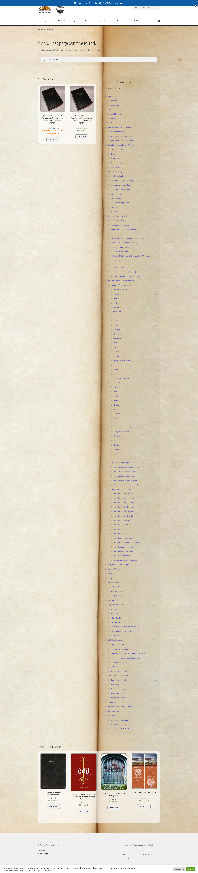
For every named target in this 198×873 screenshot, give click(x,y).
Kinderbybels (116, 207)
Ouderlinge (115, 105)
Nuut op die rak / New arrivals (119, 675)
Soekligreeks (116, 260)
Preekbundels (113, 702)
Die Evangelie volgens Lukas (124, 471)
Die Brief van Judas (121, 533)
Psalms (116, 374)
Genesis (117, 298)
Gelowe (113, 118)
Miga (115, 440)
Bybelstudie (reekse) (116, 220)
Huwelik (114, 154)
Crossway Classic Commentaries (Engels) (127, 238)
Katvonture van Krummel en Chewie (125, 627)
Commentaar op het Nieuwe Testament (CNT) (129, 653)
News (52, 21)
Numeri (116, 307)
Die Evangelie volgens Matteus (126, 480)
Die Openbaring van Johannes (125, 560)
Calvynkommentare (118, 234)
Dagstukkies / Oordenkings (118, 564)
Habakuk (117, 400)
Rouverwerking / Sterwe (120, 163)
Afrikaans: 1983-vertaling (120, 185)
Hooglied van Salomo (122, 360)
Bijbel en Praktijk (117, 644)
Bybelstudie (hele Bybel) (117, 216)
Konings (117, 329)
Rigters (116, 343)
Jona (115, 427)
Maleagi (117, 436)
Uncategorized (113, 711)
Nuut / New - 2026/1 (118, 680)
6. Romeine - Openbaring (120, 489)
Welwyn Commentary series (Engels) (125, 276)
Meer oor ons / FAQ (92, 21)
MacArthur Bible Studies (120, 251)
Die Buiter (114, 613)
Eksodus (117, 294)
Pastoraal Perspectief (119, 662)
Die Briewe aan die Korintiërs (125, 538)
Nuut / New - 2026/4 (118, 693)
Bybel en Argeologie (115, 171)
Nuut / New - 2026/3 (118, 689)
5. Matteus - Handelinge (120, 462)
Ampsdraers (112, 96)
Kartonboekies (116, 622)
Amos (116, 387)
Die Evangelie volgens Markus (125, 476)
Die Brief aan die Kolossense (125, 511)
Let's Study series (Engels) (121, 247)
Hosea (116, 409)
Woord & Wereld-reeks (119, 671)
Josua (116, 325)
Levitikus (117, 303)
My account (77, 21)
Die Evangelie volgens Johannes (126, 467)
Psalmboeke (115, 211)
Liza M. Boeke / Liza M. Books (122, 631)
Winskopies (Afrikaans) (120, 720)
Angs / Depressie (117, 149)
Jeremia (117, 414)
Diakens (114, 100)
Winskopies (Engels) (118, 724)
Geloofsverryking (114, 582)
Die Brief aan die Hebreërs (124, 507)
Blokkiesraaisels (117, 114)
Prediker (117, 369)
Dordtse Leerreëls (118, 131)
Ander (110, 109)
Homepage (42, 21)
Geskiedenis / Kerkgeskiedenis (119, 587)
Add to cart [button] (82, 137)
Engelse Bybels (116, 198)
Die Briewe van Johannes (123, 551)
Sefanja (116, 458)
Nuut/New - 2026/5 (118, 697)
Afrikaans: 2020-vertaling (120, 189)
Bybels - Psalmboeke (116, 176)
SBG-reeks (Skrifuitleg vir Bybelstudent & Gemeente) (131, 256)
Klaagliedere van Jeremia (123, 431)
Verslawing (115, 167)
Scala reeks (115, 667)
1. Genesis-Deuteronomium (121, 285)
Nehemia (117, 338)
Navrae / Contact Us (111, 21)
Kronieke (117, 334)
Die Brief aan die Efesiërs (123, 493)
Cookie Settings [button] (179, 869)
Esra (115, 316)
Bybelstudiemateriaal (119, 649)
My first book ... (116, 635)
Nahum (116, 445)
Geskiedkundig (116, 591)
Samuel (116, 351)
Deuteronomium (120, 289)
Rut (115, 347)
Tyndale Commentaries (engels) (123, 272)
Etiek (110, 578)
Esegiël (116, 396)
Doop (110, 573)
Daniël (116, 391)
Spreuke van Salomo (121, 378)
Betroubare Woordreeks (120, 225)
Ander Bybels (116, 194)
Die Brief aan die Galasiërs (124, 502)
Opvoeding (115, 158)
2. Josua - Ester (116, 312)
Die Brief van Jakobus (122, 529)
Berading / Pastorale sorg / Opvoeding (123, 145)
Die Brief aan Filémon (122, 520)
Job (115, 365)
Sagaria (116, 454)
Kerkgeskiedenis (117, 595)
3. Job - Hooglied (117, 356)
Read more (52, 139)
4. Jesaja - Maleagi (118, 383)
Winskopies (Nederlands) (120, 729)
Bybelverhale (116, 609)
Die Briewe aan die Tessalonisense (127, 542)
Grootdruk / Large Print (120, 203)
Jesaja (116, 418)
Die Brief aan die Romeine (124, 516)
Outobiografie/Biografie (120, 123)
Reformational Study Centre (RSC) (121, 706)
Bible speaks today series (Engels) (124, 229)
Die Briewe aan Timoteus (123, 547)
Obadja (116, 449)
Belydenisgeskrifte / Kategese (119, 127)
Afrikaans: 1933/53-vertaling (122, 180)
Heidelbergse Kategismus (121, 136)
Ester (116, 320)
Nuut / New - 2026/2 (118, 684)
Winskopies (112, 715)
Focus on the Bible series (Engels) (124, 242)
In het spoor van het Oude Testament (125, 658)
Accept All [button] (191, 869)
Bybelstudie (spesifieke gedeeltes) (121, 281)
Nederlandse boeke (115, 640)
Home (43, 29)
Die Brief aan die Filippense (124, 498)
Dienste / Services (114, 569)
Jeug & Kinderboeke (115, 604)
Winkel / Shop (63, 21)
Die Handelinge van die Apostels (126, 485)
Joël (115, 423)
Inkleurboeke (116, 618)
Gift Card (111, 600)
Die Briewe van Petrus (122, 556)
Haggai (116, 405)
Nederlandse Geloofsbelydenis (122, 140)
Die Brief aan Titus (121, 525)
